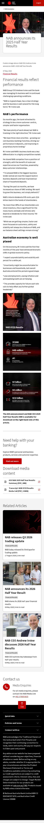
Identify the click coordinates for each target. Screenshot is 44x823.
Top (22, 706)
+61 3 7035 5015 (21, 696)
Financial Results (10, 74)
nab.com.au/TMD (20, 785)
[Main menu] (3, 3)
